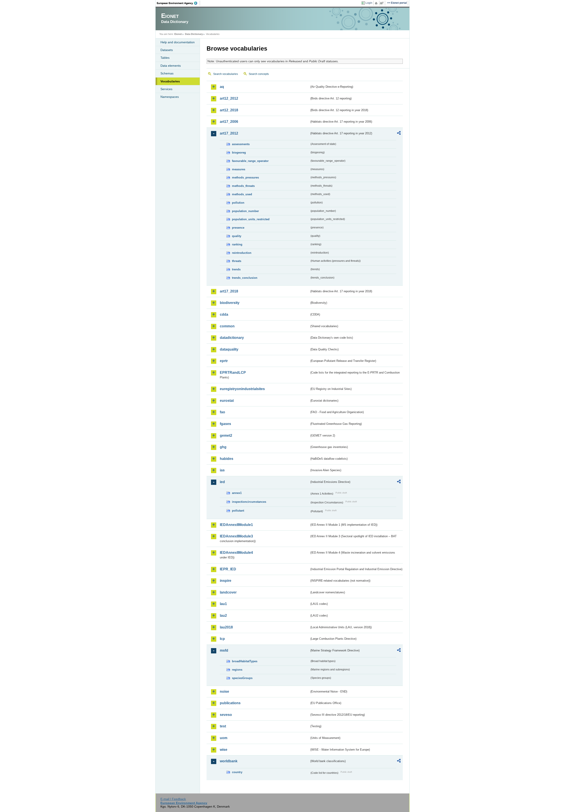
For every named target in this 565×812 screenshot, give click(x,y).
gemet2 (226, 435)
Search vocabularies (225, 74)
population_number (245, 211)
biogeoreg (239, 152)
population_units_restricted (250, 219)
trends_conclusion (244, 277)
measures (238, 169)
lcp (222, 639)
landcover (228, 592)
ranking (237, 244)
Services (166, 89)
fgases (225, 424)
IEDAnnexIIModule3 (236, 536)
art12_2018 (229, 110)
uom (223, 738)
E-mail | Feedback (173, 799)
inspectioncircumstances (249, 501)
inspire (225, 580)
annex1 (237, 493)
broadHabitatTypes (244, 661)
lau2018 (226, 627)
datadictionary (232, 338)
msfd (224, 650)
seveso (226, 715)
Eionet (178, 34)
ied (222, 482)
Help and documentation (177, 42)
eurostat (227, 400)
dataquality (229, 349)
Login (368, 3)
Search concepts (259, 74)
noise (224, 691)
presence (238, 227)
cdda (224, 314)
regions (237, 669)
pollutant (238, 510)
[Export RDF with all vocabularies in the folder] (399, 133)
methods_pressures (245, 177)
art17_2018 (229, 291)
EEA (178, 3)
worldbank (228, 761)
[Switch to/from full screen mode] (382, 3)
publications (230, 703)
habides (226, 459)
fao (222, 412)
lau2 (223, 615)
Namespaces (169, 97)
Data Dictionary (194, 34)
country (237, 772)
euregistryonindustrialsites (242, 389)
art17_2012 (229, 133)
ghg (223, 447)
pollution (238, 202)
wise (223, 749)
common (227, 326)
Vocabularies (170, 81)
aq (222, 87)
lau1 (223, 604)
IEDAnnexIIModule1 (236, 525)
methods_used (242, 194)
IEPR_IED (228, 569)
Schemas (166, 73)
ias (222, 470)
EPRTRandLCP (233, 372)
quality (236, 236)
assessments (241, 144)
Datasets (166, 50)
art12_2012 (229, 98)
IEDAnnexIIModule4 (236, 552)
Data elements (170, 65)
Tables (165, 57)
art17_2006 (229, 121)
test (223, 726)
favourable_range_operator (250, 161)
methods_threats (243, 186)
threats (236, 261)
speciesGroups (242, 678)
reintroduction (241, 252)
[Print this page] (376, 3)
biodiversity (229, 303)
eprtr (224, 361)
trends (236, 269)
